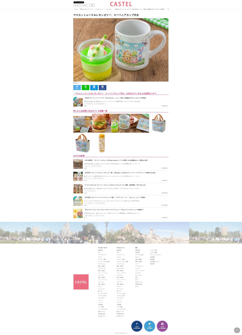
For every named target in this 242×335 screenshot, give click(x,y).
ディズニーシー (102, 254)
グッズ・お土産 (102, 295)
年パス (137, 286)
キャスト (100, 286)
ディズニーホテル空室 (103, 261)
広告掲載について (154, 261)
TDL (99, 252)
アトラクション (102, 263)
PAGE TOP (237, 330)
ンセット (87, 166)
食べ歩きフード (102, 316)
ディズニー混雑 (102, 259)
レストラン (101, 275)
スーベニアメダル (102, 309)
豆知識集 (100, 304)
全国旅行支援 (101, 313)
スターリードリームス (98, 178)
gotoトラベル (101, 311)
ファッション (101, 288)
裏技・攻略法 (101, 266)
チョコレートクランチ (96, 166)
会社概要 (152, 257)
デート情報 (101, 307)
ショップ (100, 300)
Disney (76, 83)
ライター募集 (153, 252)
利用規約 (152, 259)
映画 (136, 277)
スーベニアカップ (89, 103)
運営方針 (152, 263)
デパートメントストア (90, 190)
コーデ (137, 263)
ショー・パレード (102, 273)
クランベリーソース (99, 215)
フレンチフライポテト (100, 103)
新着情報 (100, 250)
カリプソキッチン (89, 215)
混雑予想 (137, 252)
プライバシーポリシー (156, 254)
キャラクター (101, 298)
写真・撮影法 (101, 277)
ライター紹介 (153, 250)
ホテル (137, 279)
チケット (100, 257)
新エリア (100, 291)
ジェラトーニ (88, 178)
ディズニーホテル (102, 293)
